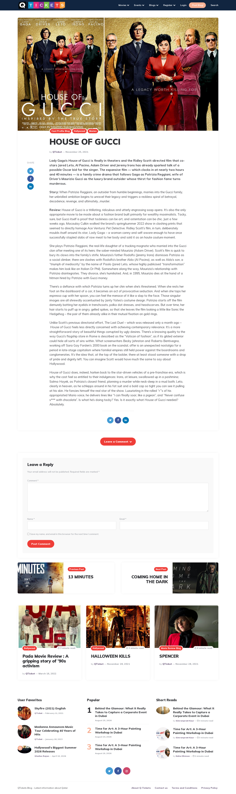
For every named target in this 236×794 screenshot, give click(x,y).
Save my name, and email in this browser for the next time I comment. (64, 534)
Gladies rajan (42, 756)
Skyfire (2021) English (50, 708)
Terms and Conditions (184, 787)
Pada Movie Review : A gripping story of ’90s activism (45, 661)
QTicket (57, 152)
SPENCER (169, 656)
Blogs (152, 5)
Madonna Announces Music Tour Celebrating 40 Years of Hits (55, 730)
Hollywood (79, 131)
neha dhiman (183, 756)
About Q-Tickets (141, 787)
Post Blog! (197, 5)
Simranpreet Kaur (185, 720)
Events (137, 5)
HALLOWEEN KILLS (110, 656)
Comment (33, 480)
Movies (122, 5)
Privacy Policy (209, 787)
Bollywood (29, 648)
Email (123, 519)
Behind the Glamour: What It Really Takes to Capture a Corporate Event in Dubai (121, 712)
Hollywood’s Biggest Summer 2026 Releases (56, 749)
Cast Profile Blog (61, 131)
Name (31, 519)
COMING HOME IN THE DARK (149, 579)
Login (183, 5)
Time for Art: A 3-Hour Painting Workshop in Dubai (118, 730)
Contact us (161, 787)
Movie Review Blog (171, 648)
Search (214, 5)
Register (167, 5)
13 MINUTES (80, 576)
